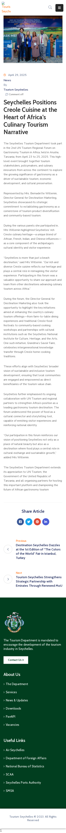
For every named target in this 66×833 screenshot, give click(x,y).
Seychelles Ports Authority (23, 782)
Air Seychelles (15, 750)
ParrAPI (10, 716)
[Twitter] (28, 521)
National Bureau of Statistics (25, 766)
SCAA (10, 774)
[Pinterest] (37, 521)
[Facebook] (20, 521)
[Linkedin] (45, 521)
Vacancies (12, 724)
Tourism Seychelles (16, 90)
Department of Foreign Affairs (26, 758)
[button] (16, 660)
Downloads (13, 708)
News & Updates (17, 700)
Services (11, 692)
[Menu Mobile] (59, 8)
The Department (17, 684)
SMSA (10, 790)
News (7, 80)
